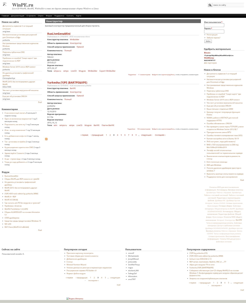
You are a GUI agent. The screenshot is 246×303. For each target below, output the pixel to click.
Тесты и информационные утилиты (219, 223)
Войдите (155, 75)
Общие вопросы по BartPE (225, 209)
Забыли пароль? (213, 37)
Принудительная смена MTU (219, 132)
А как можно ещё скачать (15, 113)
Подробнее (132, 75)
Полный (67, 50)
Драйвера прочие (233, 201)
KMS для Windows (214, 165)
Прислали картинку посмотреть (80, 253)
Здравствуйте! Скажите (14, 153)
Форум (49, 15)
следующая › (146, 135)
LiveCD (74, 71)
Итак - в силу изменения (15, 130)
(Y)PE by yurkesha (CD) (198, 253)
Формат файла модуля (76, 273)
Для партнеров (210, 63)
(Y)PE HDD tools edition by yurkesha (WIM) (21, 193)
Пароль (208, 28)
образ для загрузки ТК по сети (202, 264)
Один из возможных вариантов (18, 119)
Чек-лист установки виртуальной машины (20, 90)
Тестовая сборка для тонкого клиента (82, 256)
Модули (82, 71)
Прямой (80, 47)
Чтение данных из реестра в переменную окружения (89, 267)
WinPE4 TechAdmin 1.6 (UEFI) (16, 209)
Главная (5, 15)
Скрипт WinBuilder (107, 71)
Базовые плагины (235, 190)
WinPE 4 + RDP (10, 196)
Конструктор (75, 43)
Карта (78, 15)
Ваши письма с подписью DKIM (220, 109)
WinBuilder (74, 39)
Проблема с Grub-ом (13, 206)
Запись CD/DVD (219, 203)
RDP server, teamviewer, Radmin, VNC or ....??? (207, 262)
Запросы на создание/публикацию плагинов (208, 278)
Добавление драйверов (77, 259)
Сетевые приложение (216, 236)
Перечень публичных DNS (14, 52)
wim (55, 125)
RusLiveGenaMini (11, 176)
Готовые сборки (225, 206)
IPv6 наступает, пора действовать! (221, 141)
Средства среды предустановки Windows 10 (23, 221)
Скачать (70, 15)
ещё (118, 285)
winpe (65, 71)
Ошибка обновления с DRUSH (219, 123)
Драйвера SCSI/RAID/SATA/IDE (216, 228)
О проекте (31, 15)
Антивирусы (222, 190)
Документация (17, 15)
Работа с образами (224, 193)
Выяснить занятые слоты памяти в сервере (225, 174)
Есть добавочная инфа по (15, 136)
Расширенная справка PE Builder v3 (81, 270)
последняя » (160, 135)
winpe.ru (57, 71)
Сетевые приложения (234, 203)
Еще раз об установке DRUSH (15, 96)
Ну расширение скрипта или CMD (19, 147)
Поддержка (59, 15)
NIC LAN (8, 224)
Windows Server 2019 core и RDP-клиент (19, 67)
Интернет (209, 203)
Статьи (70, 262)
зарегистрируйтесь (168, 75)
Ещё (40, 102)
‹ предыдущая (97, 135)
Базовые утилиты (213, 231)
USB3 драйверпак (12, 218)
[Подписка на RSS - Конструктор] (46, 139)
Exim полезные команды (217, 162)
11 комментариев (144, 75)
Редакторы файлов (226, 214)
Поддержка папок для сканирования (222, 177)
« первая (84, 135)
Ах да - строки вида (13, 159)
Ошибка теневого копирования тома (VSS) (224, 135)
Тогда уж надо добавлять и (16, 162)
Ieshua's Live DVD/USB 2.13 (200, 259)
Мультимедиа (212, 206)
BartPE (73, 88)
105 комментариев (143, 129)
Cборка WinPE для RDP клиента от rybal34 (22, 179)
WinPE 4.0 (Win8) (11, 200)
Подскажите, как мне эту (15, 124)
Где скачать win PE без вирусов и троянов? (22, 203)
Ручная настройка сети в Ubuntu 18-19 (223, 138)
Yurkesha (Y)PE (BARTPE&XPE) (67, 82)
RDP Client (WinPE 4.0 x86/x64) (17, 227)
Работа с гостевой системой (216, 195)
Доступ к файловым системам (228, 225)
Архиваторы (211, 193)
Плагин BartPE (108, 125)
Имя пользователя (213, 22)
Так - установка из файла (15, 141)
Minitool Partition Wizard (76, 264)
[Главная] (4, 5)
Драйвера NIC (220, 201)
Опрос (41, 15)
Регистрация (212, 34)
